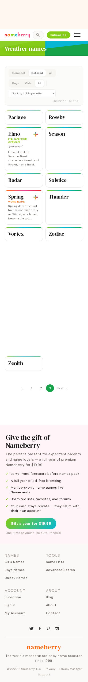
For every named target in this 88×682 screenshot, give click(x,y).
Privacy (50, 669)
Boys (15, 83)
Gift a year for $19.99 (31, 523)
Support (44, 674)
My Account (15, 613)
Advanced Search (60, 570)
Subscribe (58, 35)
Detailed (37, 73)
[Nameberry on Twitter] (31, 628)
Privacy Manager (70, 669)
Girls (28, 83)
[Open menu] (77, 35)
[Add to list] (35, 134)
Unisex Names (16, 578)
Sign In (10, 605)
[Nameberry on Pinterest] (48, 628)
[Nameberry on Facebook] (40, 628)
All (50, 73)
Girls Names (14, 562)
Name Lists (55, 562)
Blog (49, 597)
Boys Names (15, 570)
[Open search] (38, 35)
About (51, 605)
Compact (18, 73)
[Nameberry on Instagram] (56, 628)
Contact (53, 613)
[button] (44, 86)
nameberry (44, 647)
